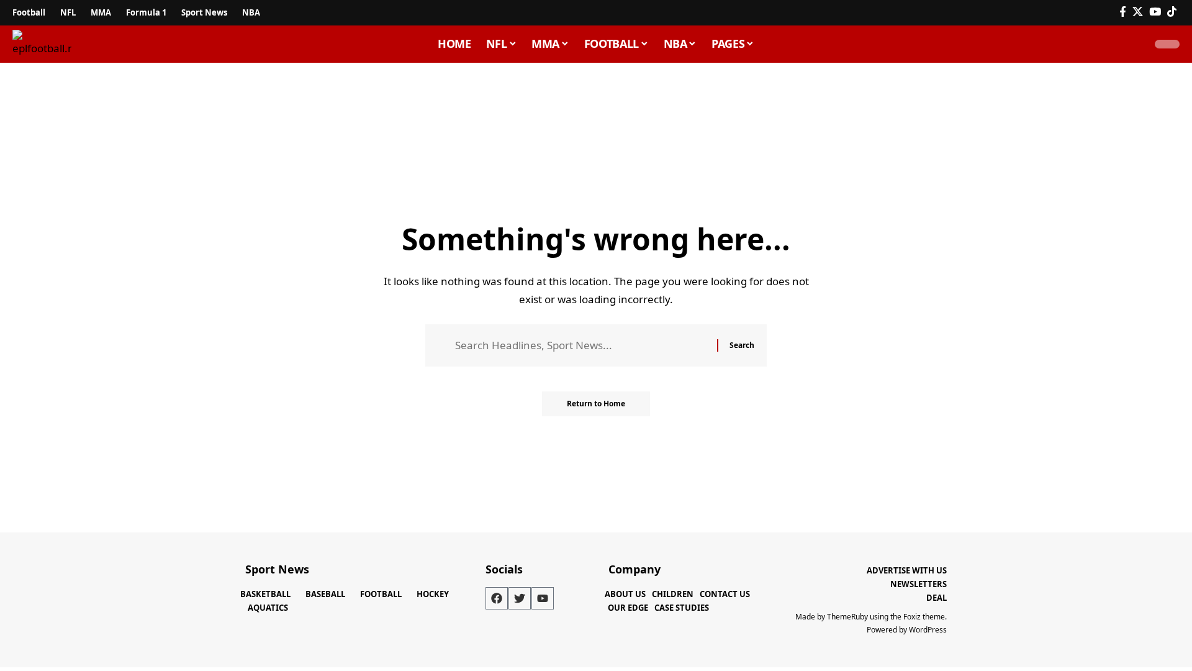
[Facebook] (1122, 12)
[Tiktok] (1172, 12)
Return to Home (596, 403)
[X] (1137, 12)
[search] (1132, 44)
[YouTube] (1155, 12)
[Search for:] (581, 345)
